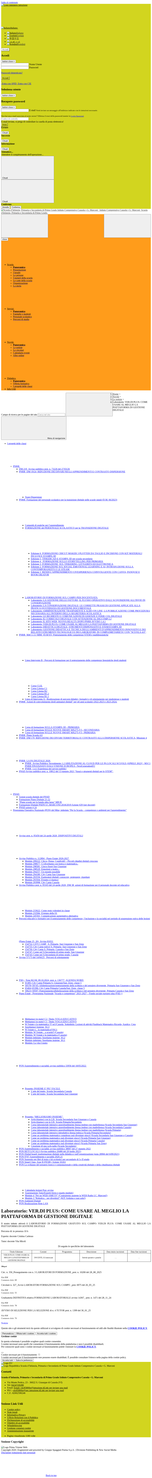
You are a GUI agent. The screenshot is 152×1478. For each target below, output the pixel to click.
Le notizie (117, 399)
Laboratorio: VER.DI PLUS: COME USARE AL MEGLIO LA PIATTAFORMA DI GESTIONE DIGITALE (83, 624)
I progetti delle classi (16, 443)
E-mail (32, 110)
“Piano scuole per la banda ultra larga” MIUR (40, 802)
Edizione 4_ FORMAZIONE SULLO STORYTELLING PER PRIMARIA (67, 561)
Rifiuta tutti (25, 1333)
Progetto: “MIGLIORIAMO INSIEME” (44, 1116)
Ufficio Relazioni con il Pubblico (22, 1417)
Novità (116, 396)
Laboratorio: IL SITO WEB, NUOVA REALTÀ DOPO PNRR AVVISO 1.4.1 (68, 621)
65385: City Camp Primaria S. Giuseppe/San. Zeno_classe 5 (53, 983)
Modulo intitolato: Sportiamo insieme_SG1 (45, 1040)
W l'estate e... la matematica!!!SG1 (41, 1029)
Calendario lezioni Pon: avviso (39, 1190)
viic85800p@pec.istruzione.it (38, 1390)
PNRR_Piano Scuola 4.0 (30, 735)
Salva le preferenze (24, 1360)
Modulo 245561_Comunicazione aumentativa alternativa (51, 916)
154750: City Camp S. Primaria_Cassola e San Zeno (49, 949)
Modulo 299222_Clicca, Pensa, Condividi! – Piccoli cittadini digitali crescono (61, 861)
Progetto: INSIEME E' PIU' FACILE (43, 1088)
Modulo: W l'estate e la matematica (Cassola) (46, 1035)
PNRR (16, 466)
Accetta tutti (46, 1333)
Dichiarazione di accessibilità (20, 1420)
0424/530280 (17, 1385)
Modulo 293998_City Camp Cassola (42, 882)
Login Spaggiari (77, 116)
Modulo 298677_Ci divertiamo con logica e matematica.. (51, 864)
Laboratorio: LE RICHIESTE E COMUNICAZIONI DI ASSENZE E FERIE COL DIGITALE (76, 616)
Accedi (5, 49)
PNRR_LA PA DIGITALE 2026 (35, 760)
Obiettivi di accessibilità (18, 1423)
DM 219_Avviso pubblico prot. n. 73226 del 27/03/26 (44, 469)
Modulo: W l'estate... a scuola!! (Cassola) (44, 1032)
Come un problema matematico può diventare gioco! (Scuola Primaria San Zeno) (69, 1143)
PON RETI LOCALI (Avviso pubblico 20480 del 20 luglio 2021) (50, 1151)
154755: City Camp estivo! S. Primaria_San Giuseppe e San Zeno (56, 946)
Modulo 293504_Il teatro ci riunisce (41, 880)
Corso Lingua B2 (39, 691)
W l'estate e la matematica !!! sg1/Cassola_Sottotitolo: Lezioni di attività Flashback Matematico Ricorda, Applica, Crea (80, 1024)
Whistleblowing (14, 1425)
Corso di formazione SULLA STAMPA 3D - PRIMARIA (52, 727)
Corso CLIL (36, 686)
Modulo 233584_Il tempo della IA (41, 913)
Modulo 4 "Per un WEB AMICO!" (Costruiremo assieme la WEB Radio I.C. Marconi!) (66, 1195)
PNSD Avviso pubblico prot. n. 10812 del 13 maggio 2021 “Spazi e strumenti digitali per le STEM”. (66, 771)
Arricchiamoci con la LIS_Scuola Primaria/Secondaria (56, 1122)
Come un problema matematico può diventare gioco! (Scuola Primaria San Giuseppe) (71, 1138)
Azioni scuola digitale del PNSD (34, 797)
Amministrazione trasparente (20, 1431)
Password (33, 67)
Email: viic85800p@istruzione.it (41, 1387)
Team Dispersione (33, 497)
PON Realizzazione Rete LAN (33, 1203)
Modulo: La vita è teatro (36, 1043)
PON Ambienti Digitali (30, 1201)
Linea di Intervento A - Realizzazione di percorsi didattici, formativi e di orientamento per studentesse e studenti (77, 699)
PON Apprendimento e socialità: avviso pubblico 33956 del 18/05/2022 (53, 1066)
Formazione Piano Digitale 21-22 (34, 799)
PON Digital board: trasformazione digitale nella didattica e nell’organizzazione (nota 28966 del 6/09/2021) (69, 1154)
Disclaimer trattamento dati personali (18, 1452)
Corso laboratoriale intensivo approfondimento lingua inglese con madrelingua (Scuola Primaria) (76, 1130)
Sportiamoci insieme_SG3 (37, 1027)
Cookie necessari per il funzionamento (19, 1354)
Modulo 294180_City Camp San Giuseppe (45, 874)
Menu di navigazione (56, 438)
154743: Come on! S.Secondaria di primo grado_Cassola (51, 954)
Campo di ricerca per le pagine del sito (19, 414)
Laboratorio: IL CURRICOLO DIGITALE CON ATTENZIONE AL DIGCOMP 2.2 (71, 619)
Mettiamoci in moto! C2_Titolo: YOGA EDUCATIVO (51, 1019)
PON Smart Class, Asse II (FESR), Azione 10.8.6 (42, 1162)
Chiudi (5, 133)
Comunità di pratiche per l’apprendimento (44, 525)
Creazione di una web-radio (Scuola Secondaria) (53, 1146)
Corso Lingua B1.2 (40, 693)
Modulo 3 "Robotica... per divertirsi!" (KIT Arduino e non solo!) (55, 1198)
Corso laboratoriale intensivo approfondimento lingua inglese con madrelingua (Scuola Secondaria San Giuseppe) (84, 1124)
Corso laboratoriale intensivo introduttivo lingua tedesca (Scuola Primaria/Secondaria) (71, 1132)
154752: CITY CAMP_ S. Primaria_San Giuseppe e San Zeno (54, 944)
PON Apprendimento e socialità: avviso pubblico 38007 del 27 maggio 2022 (55, 1148)
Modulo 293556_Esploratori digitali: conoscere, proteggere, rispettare (57, 877)
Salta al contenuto (9, 2)
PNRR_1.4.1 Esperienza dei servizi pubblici (45, 768)
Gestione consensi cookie (19, 1428)
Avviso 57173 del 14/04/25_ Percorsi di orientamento (44, 957)
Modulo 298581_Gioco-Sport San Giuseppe (45, 866)
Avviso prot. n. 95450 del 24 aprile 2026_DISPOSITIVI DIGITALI (51, 835)
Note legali (12, 1412)
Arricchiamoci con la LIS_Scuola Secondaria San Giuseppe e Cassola (63, 1119)
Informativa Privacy (16, 1415)
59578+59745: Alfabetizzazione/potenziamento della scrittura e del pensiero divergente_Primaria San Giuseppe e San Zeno (82, 985)
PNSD (16, 794)
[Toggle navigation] (24, 226)
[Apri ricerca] (127, 226)
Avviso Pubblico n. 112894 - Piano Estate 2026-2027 (44, 858)
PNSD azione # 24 (28, 807)
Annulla (5, 207)
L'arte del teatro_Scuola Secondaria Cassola (51, 1091)
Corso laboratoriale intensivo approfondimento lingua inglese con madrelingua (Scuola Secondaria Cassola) (81, 1127)
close (4, 239)
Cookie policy (13, 1409)
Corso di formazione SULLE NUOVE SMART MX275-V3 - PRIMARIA (60, 732)
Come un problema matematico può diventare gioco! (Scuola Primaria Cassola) (68, 1140)
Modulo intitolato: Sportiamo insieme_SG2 (45, 1037)
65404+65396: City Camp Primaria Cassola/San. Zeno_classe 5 (55, 988)
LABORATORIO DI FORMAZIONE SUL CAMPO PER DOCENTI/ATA (61, 597)
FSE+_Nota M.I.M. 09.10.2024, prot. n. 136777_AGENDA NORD (51, 980)
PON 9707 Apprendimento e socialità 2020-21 (41, 1156)
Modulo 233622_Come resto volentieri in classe (47, 910)
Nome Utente (35, 64)
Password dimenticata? (12, 73)
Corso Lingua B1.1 (40, 696)
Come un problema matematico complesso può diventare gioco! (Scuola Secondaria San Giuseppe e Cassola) (82, 1135)
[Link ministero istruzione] (14, 5)
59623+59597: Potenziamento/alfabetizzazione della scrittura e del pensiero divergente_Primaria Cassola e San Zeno (79, 991)
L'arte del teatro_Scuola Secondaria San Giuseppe (54, 1094)
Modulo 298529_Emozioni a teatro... (42, 869)
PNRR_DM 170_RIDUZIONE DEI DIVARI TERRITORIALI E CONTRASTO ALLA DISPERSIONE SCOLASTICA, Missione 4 (83, 738)
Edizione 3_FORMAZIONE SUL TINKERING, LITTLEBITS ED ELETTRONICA (72, 564)
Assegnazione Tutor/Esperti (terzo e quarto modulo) (49, 1193)
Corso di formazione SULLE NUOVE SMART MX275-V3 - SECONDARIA (62, 730)
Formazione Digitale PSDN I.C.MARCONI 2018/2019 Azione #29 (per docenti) (57, 805)
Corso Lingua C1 (39, 688)
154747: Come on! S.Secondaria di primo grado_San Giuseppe (54, 952)
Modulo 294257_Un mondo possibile (42, 872)
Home (115, 394)
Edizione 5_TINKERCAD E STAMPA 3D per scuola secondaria (61, 558)
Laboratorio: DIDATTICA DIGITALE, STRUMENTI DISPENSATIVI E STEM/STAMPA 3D (76, 627)
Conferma (16, 207)
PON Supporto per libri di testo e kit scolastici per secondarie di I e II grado (54, 1159)
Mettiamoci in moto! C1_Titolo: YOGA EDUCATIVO (51, 1021)
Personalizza (8, 1333)
